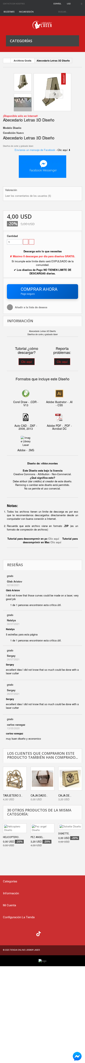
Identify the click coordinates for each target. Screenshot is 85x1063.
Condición (9, 133)
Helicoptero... (11, 837)
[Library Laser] (42, 25)
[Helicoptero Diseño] (15, 828)
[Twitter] (15, 933)
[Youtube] (30, 933)
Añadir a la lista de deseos (30, 307)
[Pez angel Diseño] (42, 828)
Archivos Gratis (22, 60)
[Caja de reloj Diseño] (70, 779)
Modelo (7, 128)
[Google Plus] (39, 933)
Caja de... (64, 795)
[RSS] (23, 933)
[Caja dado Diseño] (42, 779)
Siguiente (23, 109)
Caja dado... (39, 795)
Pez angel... (38, 837)
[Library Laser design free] (42, 960)
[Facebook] (7, 933)
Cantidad (12, 236)
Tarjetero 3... (13, 795)
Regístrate (9, 12)
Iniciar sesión (26, 12)
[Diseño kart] (52, 92)
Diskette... (64, 833)
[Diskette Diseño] (70, 826)
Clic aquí (26, 362)
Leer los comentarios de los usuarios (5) (28, 196)
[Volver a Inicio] (7, 60)
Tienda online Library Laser (25, 950)
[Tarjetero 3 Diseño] (15, 779)
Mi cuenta (9, 905)
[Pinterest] (46, 933)
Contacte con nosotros (14, 4)
